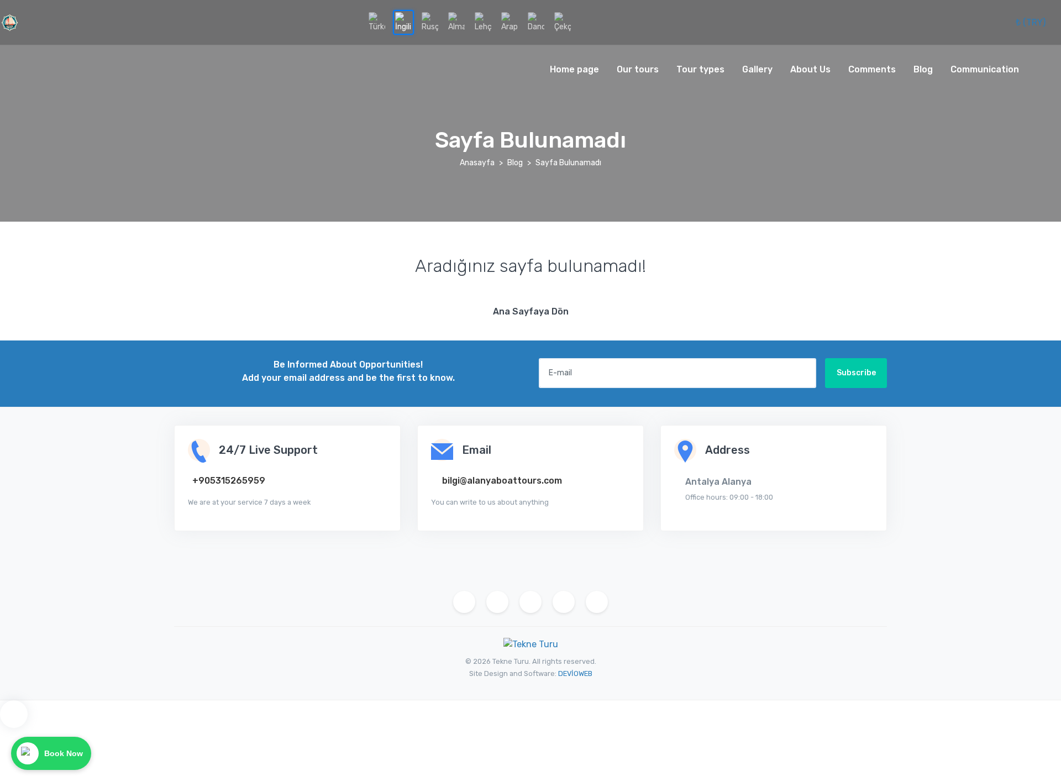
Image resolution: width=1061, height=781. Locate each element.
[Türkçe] (376, 22)
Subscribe (856, 373)
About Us (810, 69)
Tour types (700, 69)
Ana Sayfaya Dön (531, 311)
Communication (984, 69)
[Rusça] (429, 22)
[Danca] (536, 22)
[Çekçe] (562, 22)
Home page (574, 69)
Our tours (638, 69)
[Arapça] (509, 22)
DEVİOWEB (575, 673)
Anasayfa (477, 162)
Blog (923, 69)
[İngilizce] (403, 22)
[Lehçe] (482, 22)
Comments (872, 69)
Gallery (757, 69)
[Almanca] (456, 22)
